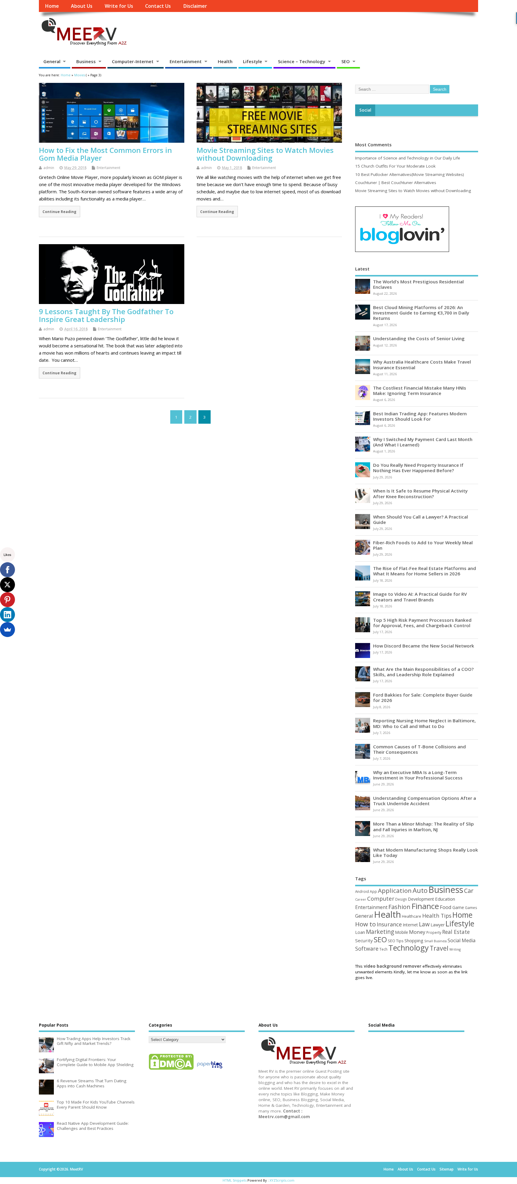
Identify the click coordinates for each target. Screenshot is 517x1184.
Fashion (399, 907)
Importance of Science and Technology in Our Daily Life (407, 158)
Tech (383, 949)
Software (366, 948)
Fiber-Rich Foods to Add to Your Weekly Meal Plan (423, 545)
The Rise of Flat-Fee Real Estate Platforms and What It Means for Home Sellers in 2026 (424, 571)
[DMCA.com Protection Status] (171, 1069)
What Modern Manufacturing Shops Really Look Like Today (425, 852)
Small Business (435, 941)
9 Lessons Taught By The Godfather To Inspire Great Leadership (106, 315)
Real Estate (456, 931)
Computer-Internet (132, 61)
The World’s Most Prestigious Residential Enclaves (418, 284)
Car (468, 891)
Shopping (414, 940)
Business (86, 61)
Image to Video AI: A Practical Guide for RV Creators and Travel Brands (420, 596)
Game (458, 907)
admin (48, 167)
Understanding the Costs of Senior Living (419, 338)
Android (362, 891)
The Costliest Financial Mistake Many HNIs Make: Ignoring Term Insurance (419, 390)
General (51, 61)
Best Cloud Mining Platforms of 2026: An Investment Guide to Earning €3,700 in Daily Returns (421, 312)
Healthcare (411, 916)
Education (445, 899)
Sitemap (447, 1169)
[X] (7, 584)
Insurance (389, 924)
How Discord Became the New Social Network (423, 646)
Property (433, 932)
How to (365, 924)
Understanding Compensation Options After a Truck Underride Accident (424, 800)
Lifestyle (252, 61)
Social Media (461, 940)
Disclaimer (195, 6)
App (373, 891)
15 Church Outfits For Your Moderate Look (395, 166)
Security (364, 940)
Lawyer (438, 925)
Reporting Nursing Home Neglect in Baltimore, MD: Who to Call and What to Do (424, 723)
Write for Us (119, 6)
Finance (425, 906)
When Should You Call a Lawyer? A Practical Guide (420, 519)
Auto (420, 890)
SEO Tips (396, 940)
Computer (380, 898)
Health (225, 61)
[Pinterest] (7, 599)
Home (52, 6)
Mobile (401, 932)
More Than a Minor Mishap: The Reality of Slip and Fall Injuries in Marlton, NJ (423, 826)
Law (424, 924)
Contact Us (158, 6)
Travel (439, 948)
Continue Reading (59, 211)
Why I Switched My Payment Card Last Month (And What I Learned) (422, 442)
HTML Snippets (235, 1180)
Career (360, 899)
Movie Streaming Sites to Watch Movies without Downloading (265, 154)
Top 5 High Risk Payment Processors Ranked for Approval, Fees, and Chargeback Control (422, 622)
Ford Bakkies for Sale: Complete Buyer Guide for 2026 (422, 697)
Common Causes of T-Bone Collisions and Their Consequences (419, 749)
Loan (360, 932)
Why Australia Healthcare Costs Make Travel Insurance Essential (422, 364)
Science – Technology (301, 61)
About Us (81, 6)
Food (445, 907)
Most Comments (373, 145)
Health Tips (436, 915)
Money (417, 931)
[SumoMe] (7, 629)
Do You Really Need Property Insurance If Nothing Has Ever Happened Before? (418, 467)
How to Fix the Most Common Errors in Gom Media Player (105, 154)
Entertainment (186, 61)
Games (471, 907)
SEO (345, 61)
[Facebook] (7, 569)
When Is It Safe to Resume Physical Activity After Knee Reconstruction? (420, 493)
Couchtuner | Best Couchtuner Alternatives (395, 182)
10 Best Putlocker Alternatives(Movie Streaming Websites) (409, 174)
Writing (455, 949)
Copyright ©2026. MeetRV (61, 1169)
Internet (410, 925)
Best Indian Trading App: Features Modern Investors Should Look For (420, 416)
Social (365, 110)
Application (395, 890)
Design (401, 899)
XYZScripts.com (282, 1180)
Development (421, 899)
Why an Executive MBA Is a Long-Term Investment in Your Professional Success (418, 775)
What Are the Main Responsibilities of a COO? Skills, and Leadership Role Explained (423, 671)
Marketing (380, 932)
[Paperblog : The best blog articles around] (209, 1069)
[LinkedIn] (7, 614)
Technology (408, 948)
